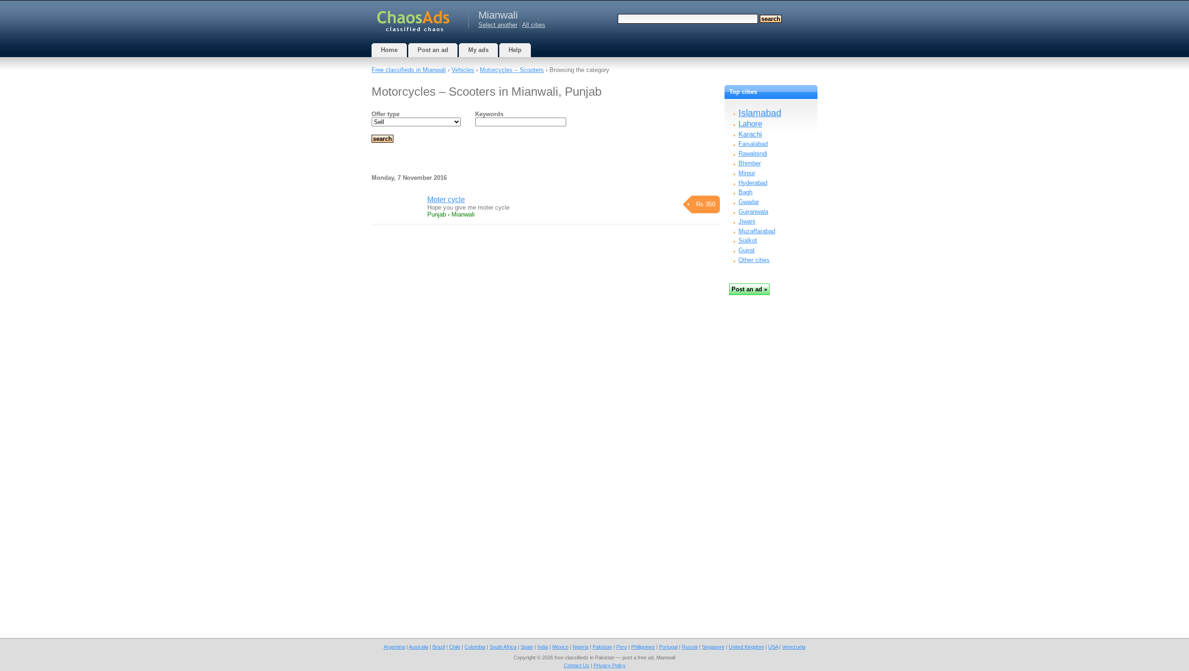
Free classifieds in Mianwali (409, 69)
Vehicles (462, 69)
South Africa (503, 647)
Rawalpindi (752, 153)
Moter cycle (446, 200)
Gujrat (746, 250)
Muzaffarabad (756, 231)
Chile (454, 647)
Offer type (385, 114)
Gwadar (748, 201)
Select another (497, 24)
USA (773, 647)
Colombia (474, 647)
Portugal (668, 647)
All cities (533, 24)
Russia (690, 647)
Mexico (560, 647)
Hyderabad (752, 182)
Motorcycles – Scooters (512, 69)
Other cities (754, 260)
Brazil (438, 647)
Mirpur (746, 173)
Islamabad (759, 113)
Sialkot (747, 240)
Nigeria (580, 647)
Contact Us (576, 665)
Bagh (745, 192)
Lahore (750, 123)
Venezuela (793, 647)
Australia (418, 647)
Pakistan (602, 647)
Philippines (643, 647)
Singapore (713, 647)
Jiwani (746, 221)
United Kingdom (746, 647)
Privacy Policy (610, 665)
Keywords (489, 114)
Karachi (750, 134)
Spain (527, 647)
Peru (621, 647)
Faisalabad (753, 143)
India (542, 647)
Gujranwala (753, 211)
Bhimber (749, 163)
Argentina (394, 647)
